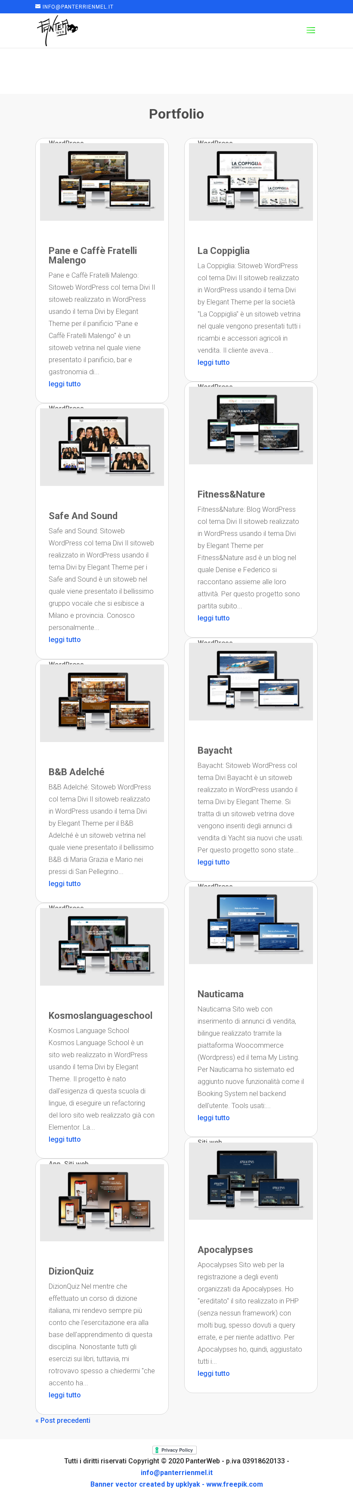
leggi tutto (65, 384)
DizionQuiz (71, 1271)
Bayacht (215, 750)
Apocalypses (225, 1249)
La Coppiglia (224, 250)
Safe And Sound (83, 515)
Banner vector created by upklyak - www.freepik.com (176, 1484)
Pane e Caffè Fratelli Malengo (93, 255)
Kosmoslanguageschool (100, 1015)
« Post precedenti (62, 1420)
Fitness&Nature (231, 494)
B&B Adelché (77, 772)
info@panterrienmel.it (177, 1473)
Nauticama (221, 994)
